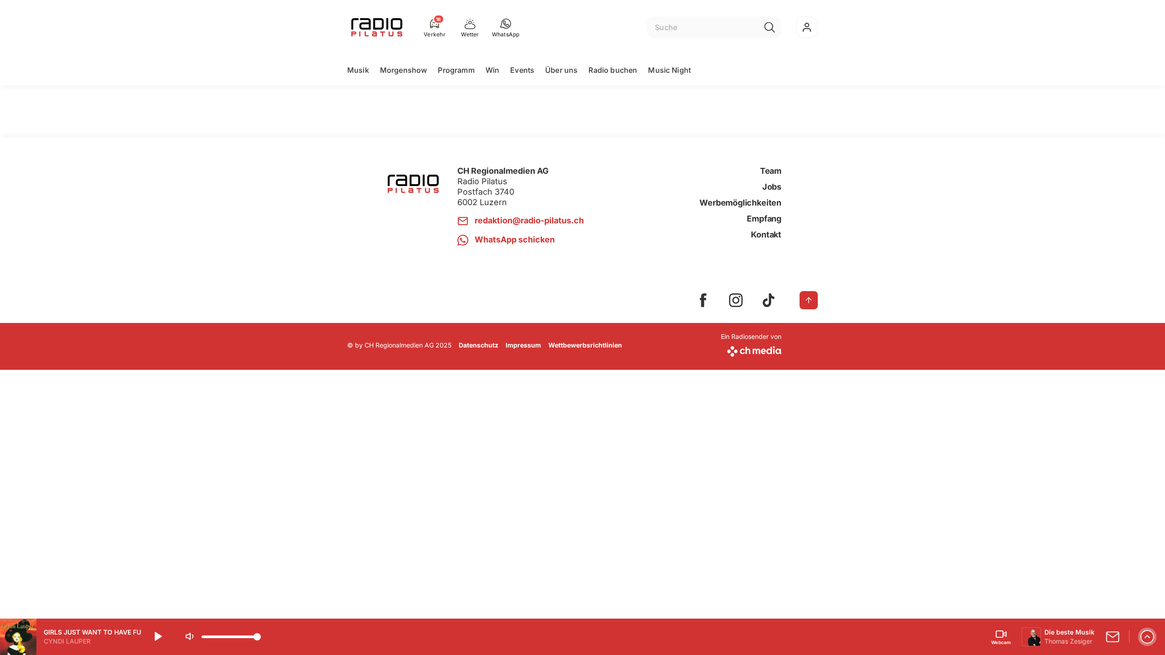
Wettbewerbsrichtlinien (585, 345)
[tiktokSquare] (769, 300)
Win (492, 70)
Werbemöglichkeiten (740, 202)
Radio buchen (612, 70)
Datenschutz (478, 345)
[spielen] (157, 637)
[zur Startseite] (377, 27)
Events (522, 70)
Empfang (764, 218)
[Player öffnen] (1147, 637)
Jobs (771, 186)
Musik (358, 70)
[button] (506, 27)
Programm (456, 70)
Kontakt (766, 234)
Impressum (523, 345)
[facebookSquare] (703, 300)
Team (770, 171)
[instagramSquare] (736, 300)
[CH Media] (751, 349)
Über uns (561, 70)
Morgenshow (403, 70)
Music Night (669, 70)
